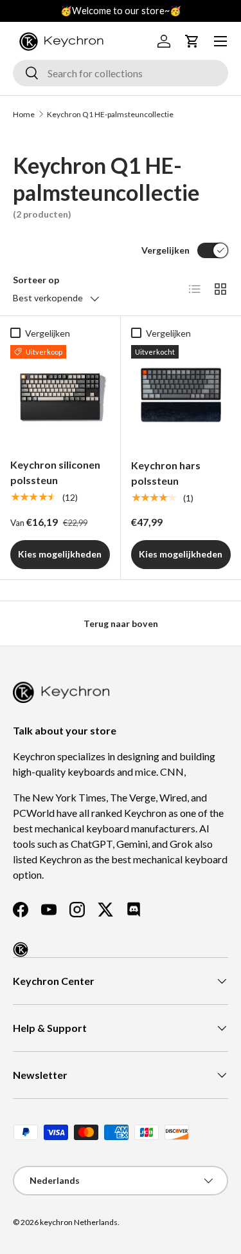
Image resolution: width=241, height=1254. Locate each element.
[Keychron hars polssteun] (181, 395)
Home (24, 114)
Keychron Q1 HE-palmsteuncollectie (110, 114)
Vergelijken (165, 250)
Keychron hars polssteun (166, 473)
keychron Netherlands (79, 1222)
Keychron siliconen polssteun (55, 472)
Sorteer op (36, 279)
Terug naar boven (121, 623)
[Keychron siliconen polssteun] (60, 395)
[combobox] (120, 73)
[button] (192, 41)
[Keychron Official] (20, 949)
